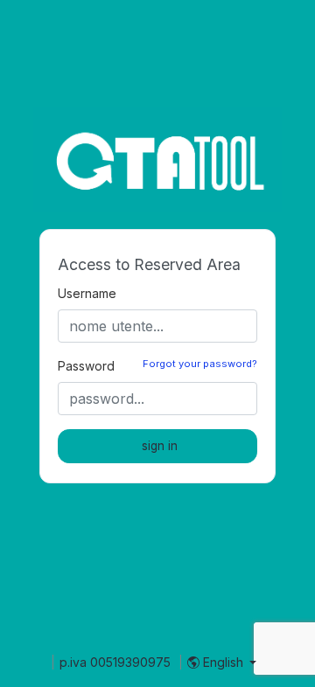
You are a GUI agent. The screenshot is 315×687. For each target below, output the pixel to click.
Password (86, 365)
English (223, 662)
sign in (160, 446)
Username (87, 293)
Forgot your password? (200, 363)
